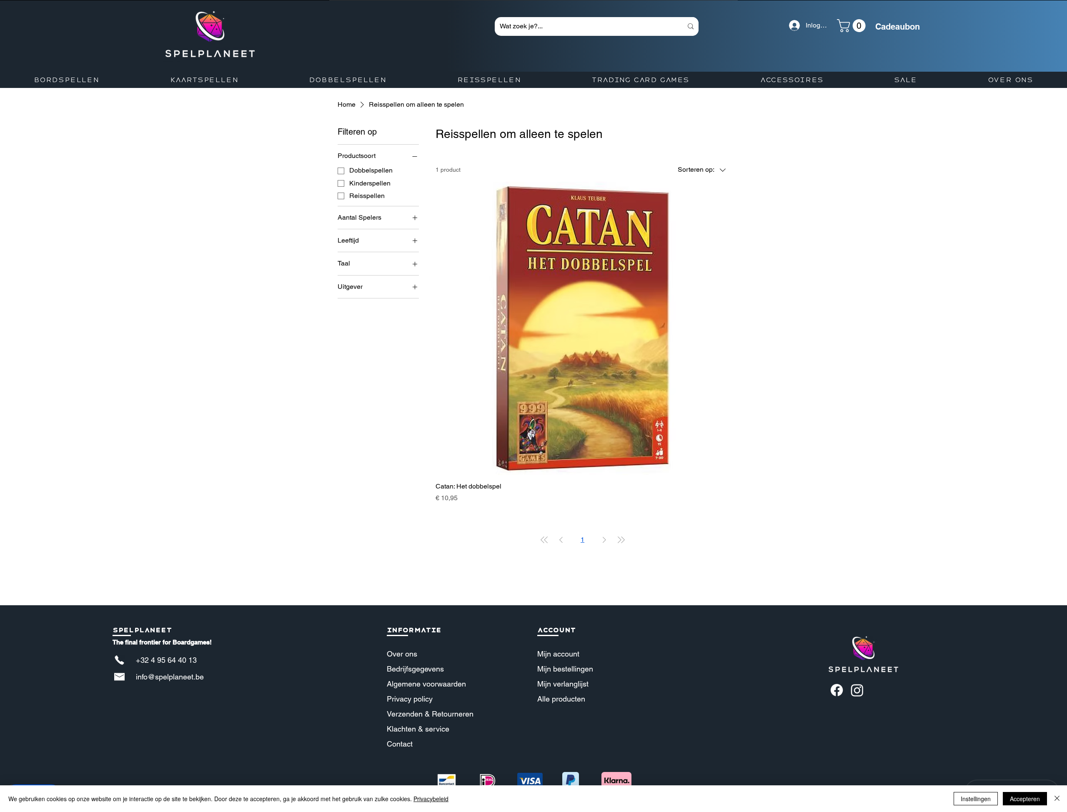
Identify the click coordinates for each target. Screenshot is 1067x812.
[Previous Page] (561, 539)
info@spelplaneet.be (170, 676)
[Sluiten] (1057, 798)
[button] (853, 25)
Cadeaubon (897, 27)
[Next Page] (604, 539)
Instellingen (976, 798)
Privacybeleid (430, 798)
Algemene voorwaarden (426, 683)
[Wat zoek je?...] (691, 26)
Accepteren (1025, 798)
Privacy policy (410, 698)
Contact (400, 743)
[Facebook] (837, 690)
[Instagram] (857, 690)
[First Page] (544, 539)
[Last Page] (621, 539)
